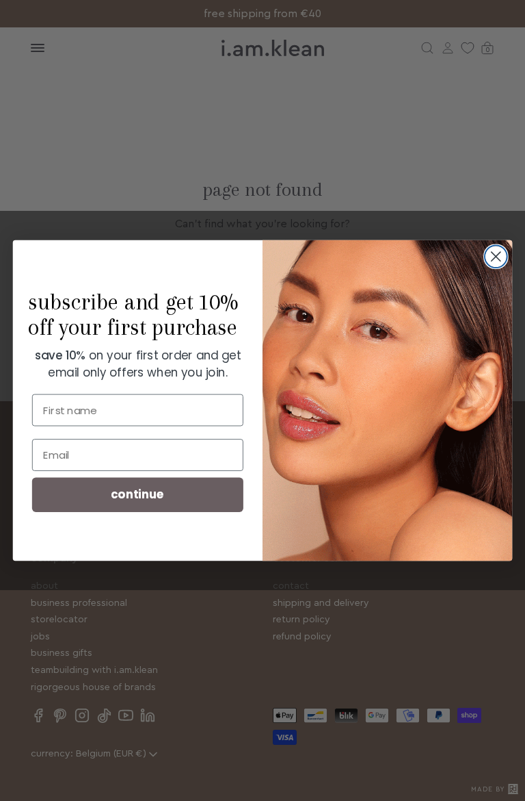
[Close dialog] (496, 256)
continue (138, 495)
